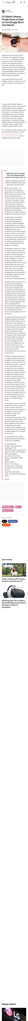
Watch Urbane (8, 510)
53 (6, 30)
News (6, 1010)
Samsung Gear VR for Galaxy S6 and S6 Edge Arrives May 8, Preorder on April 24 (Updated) (14, 603)
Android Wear (8, 507)
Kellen (8, 10)
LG (19, 507)
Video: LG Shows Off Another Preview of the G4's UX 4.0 (13, 580)
